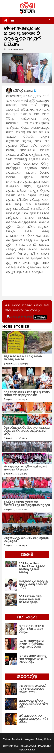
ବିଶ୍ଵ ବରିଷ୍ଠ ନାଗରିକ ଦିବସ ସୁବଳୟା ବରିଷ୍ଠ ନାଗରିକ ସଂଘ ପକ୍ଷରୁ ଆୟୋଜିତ (27, 393)
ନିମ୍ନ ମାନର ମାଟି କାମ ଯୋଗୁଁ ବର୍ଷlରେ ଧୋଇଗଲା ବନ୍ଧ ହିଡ (23, 358)
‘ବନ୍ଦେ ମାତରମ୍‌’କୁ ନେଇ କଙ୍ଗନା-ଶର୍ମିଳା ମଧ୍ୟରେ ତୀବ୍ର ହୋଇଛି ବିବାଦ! (32, 644)
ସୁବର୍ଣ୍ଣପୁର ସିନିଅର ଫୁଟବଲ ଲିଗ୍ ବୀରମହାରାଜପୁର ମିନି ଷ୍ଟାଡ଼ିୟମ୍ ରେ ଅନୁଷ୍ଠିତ (27, 503)
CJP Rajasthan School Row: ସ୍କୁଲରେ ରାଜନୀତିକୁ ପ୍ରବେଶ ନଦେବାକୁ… (32, 568)
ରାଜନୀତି (27, 554)
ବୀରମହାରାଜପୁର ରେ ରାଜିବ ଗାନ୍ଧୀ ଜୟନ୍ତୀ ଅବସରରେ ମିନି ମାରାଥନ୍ (25, 468)
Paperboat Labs (27, 749)
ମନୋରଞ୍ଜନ (27, 616)
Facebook (17, 739)
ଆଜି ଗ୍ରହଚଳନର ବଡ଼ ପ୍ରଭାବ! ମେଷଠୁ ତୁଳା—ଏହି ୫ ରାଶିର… (33, 718)
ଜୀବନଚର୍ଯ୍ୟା (27, 676)
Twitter (6, 739)
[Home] (5, 20)
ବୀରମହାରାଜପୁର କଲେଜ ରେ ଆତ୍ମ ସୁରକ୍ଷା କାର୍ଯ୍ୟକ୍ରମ (26, 539)
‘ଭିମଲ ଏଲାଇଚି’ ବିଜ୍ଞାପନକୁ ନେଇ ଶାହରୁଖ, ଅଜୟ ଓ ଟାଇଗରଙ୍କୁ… (32, 659)
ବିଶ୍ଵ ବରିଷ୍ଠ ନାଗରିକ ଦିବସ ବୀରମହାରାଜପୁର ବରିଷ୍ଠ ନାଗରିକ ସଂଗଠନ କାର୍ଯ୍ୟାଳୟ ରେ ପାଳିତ (27, 430)
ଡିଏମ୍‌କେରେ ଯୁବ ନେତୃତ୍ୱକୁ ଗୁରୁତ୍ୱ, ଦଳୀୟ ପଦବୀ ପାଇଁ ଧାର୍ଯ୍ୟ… (33, 584)
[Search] (49, 20)
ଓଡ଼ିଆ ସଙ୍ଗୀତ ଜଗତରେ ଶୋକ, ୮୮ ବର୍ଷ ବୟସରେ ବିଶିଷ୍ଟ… (31, 629)
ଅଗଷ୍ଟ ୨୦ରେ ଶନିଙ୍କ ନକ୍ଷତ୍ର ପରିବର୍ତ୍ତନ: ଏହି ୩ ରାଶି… (33, 703)
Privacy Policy (43, 739)
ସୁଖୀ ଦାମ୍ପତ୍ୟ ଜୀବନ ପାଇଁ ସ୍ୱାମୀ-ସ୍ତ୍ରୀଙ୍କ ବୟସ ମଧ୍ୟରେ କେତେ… (32, 688)
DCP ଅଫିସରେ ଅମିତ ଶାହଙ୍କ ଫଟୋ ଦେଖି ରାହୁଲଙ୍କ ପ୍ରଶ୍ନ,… (30, 599)
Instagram (29, 739)
